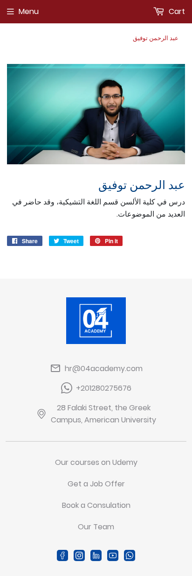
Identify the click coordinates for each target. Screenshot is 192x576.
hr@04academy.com (104, 368)
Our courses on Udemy (96, 462)
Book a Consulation (96, 505)
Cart (176, 11)
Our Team (96, 526)
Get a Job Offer (96, 483)
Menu (29, 11)
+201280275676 (103, 388)
